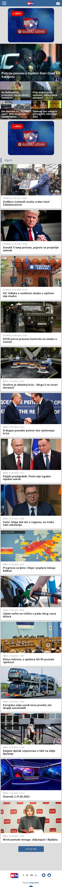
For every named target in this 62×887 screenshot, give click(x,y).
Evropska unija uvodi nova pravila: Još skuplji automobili (27, 706)
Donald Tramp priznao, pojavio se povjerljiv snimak (31, 249)
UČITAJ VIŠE (31, 849)
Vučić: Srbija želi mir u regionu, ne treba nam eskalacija (28, 523)
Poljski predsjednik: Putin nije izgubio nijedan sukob (27, 478)
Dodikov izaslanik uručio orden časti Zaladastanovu (26, 203)
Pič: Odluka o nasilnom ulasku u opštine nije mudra (28, 294)
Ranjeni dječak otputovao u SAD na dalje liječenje (29, 752)
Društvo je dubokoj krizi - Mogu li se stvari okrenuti (30, 386)
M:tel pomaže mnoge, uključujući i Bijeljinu (30, 839)
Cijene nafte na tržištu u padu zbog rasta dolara (29, 615)
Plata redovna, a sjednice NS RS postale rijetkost (28, 661)
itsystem (34, 882)
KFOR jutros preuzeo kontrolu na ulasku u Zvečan (30, 340)
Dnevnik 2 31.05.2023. (16, 796)
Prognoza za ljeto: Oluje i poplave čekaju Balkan (29, 569)
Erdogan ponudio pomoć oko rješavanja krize (28, 432)
